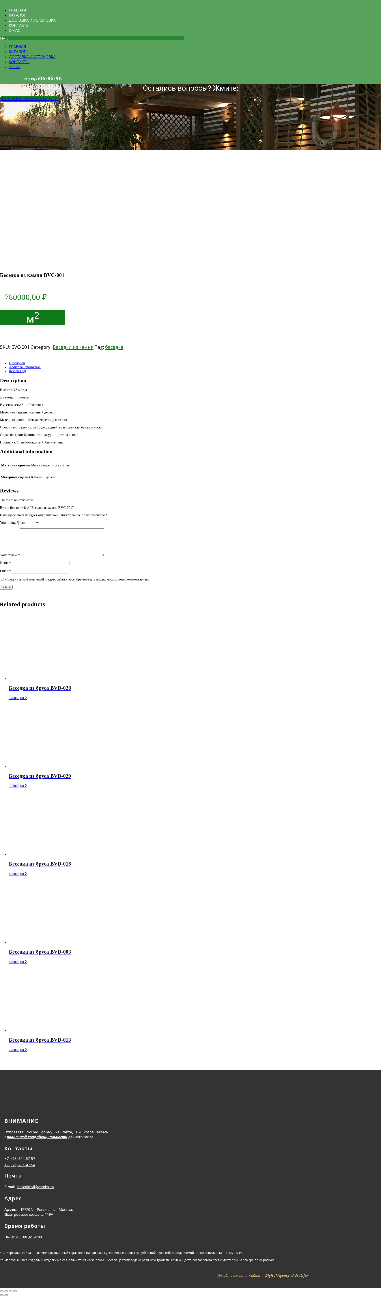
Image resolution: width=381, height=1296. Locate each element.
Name (5, 563)
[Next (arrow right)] (6, 1295)
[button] (92, 38)
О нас (14, 30)
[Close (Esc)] (2, 1291)
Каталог (17, 15)
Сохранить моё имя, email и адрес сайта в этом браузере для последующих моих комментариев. (77, 579)
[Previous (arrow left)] (2, 1295)
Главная (17, 10)
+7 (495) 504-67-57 (19, 1158)
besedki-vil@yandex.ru (35, 1186)
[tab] (159, 363)
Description (17, 363)
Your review (10, 555)
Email (5, 571)
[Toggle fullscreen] (10, 1291)
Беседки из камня (73, 347)
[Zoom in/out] (15, 1291)
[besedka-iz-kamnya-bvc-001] (66, 266)
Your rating (9, 522)
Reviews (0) (17, 371)
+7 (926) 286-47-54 (19, 1165)
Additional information (25, 367)
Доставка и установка (32, 20)
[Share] (6, 1291)
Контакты (19, 25)
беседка (114, 347)
